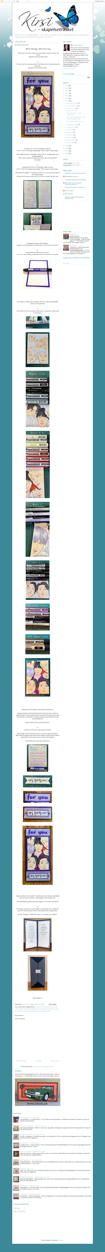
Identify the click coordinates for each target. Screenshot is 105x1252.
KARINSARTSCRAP (71, 176)
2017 (66, 151)
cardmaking (19, 1009)
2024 (67, 90)
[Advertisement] (77, 215)
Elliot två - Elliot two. (26, 1168)
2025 (67, 88)
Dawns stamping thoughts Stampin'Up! (74, 197)
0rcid (36, 1007)
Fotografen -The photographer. (30, 1194)
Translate (78, 165)
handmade (50, 1009)
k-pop (56, 1009)
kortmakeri (18, 1011)
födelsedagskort (33, 1009)
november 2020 (72, 106)
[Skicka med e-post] (49, 1004)
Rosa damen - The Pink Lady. (29, 1185)
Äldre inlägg (55, 1061)
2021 (66, 98)
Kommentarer (20, 1211)
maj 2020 (70, 132)
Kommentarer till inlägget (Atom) (43, 1066)
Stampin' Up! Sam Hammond (75, 173)
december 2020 (72, 103)
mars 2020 (70, 137)
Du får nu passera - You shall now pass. (32, 1134)
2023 (67, 93)
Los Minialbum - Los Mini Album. (30, 1117)
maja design (27, 1011)
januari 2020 (71, 142)
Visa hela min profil (69, 68)
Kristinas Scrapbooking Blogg (75, 179)
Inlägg (17, 1208)
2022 (67, 96)
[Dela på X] (52, 1004)
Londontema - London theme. (30, 1143)
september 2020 (72, 124)
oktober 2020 (71, 108)
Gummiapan (69, 190)
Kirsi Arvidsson (77, 45)
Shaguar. (18, 1071)
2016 (66, 153)
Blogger (60, 1240)
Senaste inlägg (21, 1061)
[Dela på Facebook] (54, 1004)
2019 (66, 146)
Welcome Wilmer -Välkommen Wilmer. (33, 1151)
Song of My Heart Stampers (74, 187)
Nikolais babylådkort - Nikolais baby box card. (34, 1177)
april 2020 (70, 135)
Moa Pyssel (69, 194)
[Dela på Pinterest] (55, 1004)
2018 (67, 148)
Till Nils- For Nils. (71, 110)
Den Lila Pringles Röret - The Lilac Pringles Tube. (75, 118)
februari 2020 (71, 140)
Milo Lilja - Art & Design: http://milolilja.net (73, 183)
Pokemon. (73, 245)
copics (25, 1009)
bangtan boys (43, 1007)
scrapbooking (35, 1011)
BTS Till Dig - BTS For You (74, 121)
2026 (67, 85)
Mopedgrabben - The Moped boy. (31, 1160)
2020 (67, 101)
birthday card (52, 1007)
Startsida (38, 1061)
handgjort (42, 1009)
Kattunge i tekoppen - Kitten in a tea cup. (33, 1126)
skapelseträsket (46, 1011)
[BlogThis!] (51, 1004)
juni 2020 (70, 130)
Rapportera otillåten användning (76, 258)
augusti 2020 (71, 127)
